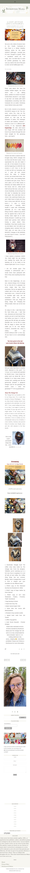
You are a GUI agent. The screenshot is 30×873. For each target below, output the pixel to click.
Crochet (8, 27)
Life (15, 27)
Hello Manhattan (19, 868)
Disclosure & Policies (7, 866)
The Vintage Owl (20, 27)
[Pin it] (24, 649)
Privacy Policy (5, 864)
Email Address (7, 723)
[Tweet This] (21, 649)
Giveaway (12, 27)
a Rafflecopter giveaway (15, 489)
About (3, 862)
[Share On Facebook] (19, 649)
